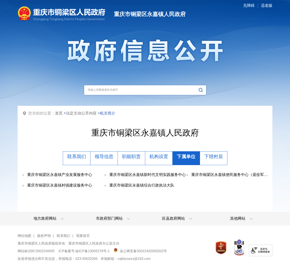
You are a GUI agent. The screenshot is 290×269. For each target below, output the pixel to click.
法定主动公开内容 (81, 113)
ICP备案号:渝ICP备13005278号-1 (84, 251)
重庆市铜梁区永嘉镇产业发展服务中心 (59, 175)
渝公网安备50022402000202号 (143, 251)
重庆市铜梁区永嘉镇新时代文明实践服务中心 (147, 175)
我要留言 (83, 236)
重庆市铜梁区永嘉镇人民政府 (145, 132)
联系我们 (63, 236)
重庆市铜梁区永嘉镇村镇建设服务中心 (59, 185)
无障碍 (249, 5)
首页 (59, 113)
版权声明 (44, 236)
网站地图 (24, 236)
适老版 (266, 5)
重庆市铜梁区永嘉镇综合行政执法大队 (141, 185)
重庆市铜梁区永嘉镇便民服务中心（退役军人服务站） (229, 175)
